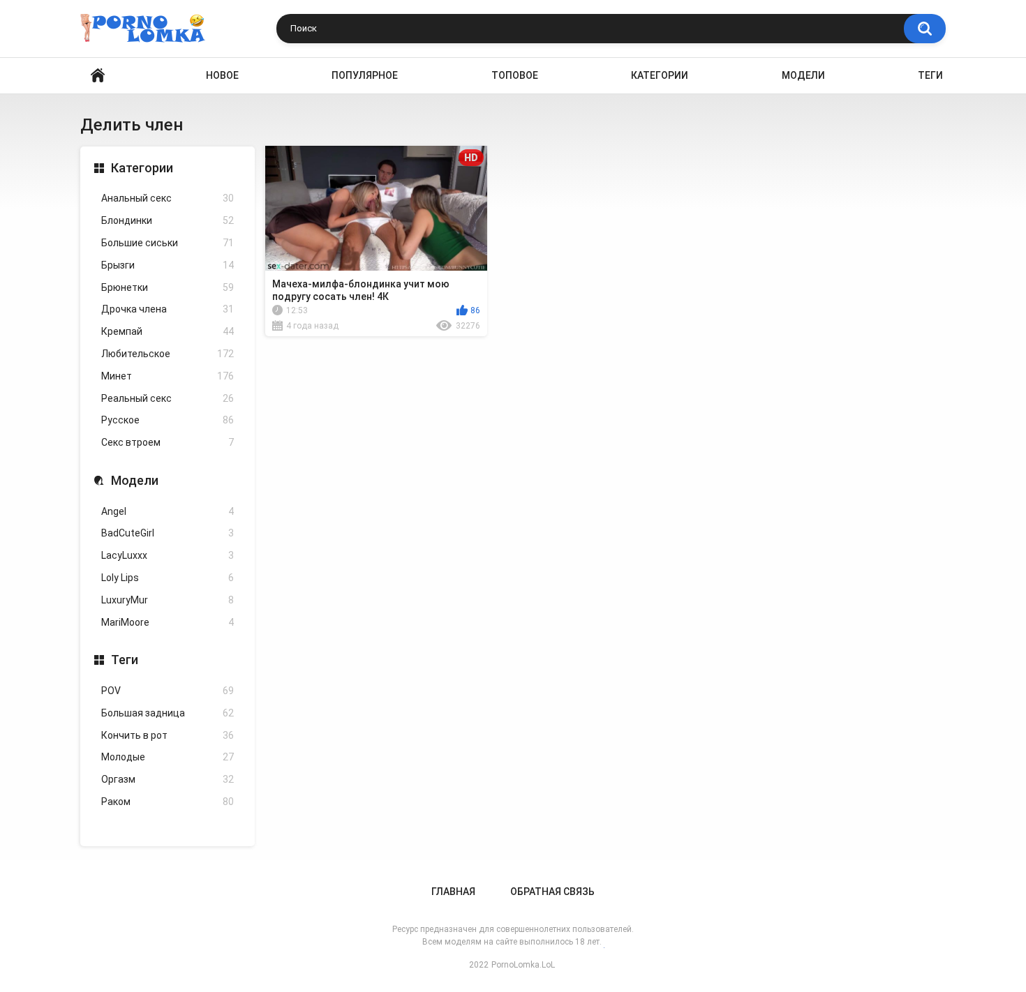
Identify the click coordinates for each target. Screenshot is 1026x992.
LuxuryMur (167, 600)
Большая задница (167, 713)
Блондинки (167, 220)
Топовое (514, 75)
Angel (167, 511)
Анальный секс (167, 198)
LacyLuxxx (167, 555)
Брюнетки (167, 287)
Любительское (167, 353)
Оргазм (167, 779)
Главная (453, 891)
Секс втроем (167, 442)
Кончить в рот (167, 735)
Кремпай (167, 331)
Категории (659, 75)
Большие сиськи (167, 242)
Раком (167, 801)
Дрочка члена (167, 309)
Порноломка (97, 75)
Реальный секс (167, 398)
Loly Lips (167, 577)
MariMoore (167, 622)
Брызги (167, 265)
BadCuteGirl (167, 533)
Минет (167, 376)
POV (167, 690)
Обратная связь (552, 891)
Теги (930, 75)
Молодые (167, 756)
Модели (803, 75)
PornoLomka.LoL (523, 965)
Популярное (365, 75)
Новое (222, 75)
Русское (167, 420)
